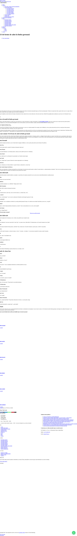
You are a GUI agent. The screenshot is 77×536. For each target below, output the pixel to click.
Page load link (2, 534)
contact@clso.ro (46, 434)
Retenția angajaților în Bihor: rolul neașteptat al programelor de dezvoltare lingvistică (58, 420)
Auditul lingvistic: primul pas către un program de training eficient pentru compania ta (58, 419)
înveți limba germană (44, 121)
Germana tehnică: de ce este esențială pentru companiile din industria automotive (57, 424)
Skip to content (2, 0)
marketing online (22, 532)
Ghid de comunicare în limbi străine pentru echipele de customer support (56, 418)
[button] (73, 532)
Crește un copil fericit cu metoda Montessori (51, 416)
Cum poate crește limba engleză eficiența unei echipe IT (53, 422)
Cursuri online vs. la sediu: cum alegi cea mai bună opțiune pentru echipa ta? (56, 421)
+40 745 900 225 (47, 432)
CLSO (1, 407)
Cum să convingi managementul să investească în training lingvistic (55, 425)
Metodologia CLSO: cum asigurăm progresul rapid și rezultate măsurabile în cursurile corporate (60, 423)
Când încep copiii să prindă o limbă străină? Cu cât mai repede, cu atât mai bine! (57, 417)
